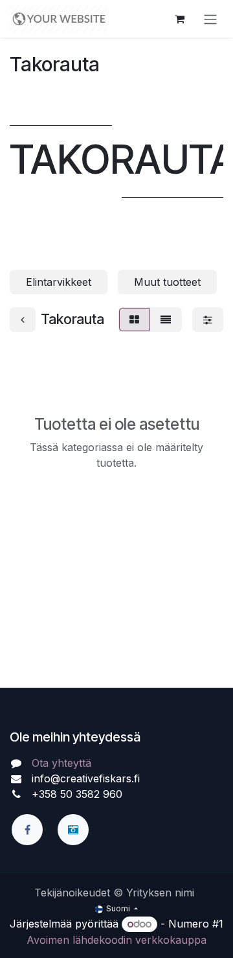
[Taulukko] (134, 319)
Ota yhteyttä (61, 762)
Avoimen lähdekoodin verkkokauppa (116, 939)
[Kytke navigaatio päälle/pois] (210, 18)
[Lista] (166, 319)
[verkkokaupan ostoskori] (179, 19)
